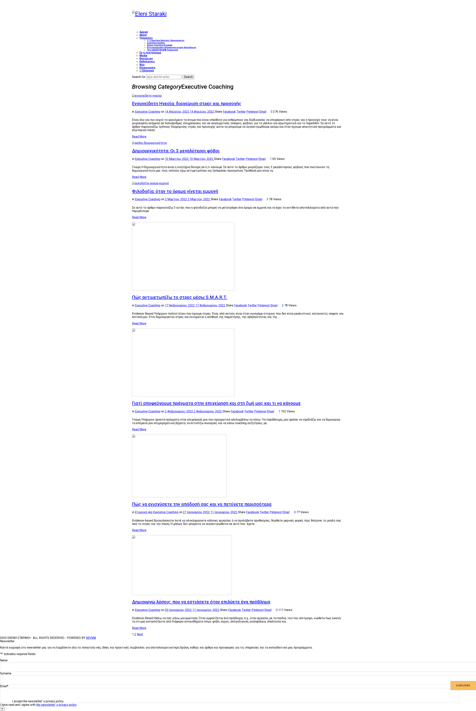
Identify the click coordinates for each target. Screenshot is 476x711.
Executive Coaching (147, 111)
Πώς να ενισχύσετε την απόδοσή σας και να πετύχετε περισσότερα (201, 504)
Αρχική (143, 31)
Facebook (229, 111)
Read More (139, 136)
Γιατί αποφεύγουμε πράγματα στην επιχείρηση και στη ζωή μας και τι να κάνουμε (216, 403)
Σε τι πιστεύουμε (150, 52)
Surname (5, 673)
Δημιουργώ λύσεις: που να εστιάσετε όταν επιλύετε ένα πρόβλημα (201, 601)
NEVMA (91, 638)
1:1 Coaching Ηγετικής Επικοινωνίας (165, 40)
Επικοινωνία (147, 67)
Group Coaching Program (159, 45)
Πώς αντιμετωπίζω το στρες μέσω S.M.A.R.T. (179, 297)
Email (262, 111)
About (143, 34)
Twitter (241, 111)
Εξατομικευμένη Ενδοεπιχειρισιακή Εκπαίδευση (171, 47)
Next (140, 634)
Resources (146, 58)
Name (4, 660)
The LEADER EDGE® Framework (162, 50)
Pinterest (252, 111)
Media (143, 55)
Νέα (141, 64)
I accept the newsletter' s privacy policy (38, 701)
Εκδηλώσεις (147, 61)
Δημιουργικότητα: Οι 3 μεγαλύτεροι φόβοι (176, 150)
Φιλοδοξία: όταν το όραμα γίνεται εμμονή (175, 191)
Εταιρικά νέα (143, 512)
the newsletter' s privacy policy (56, 705)
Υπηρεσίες (146, 37)
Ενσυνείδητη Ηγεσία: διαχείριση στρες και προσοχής (186, 103)
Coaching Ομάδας (156, 43)
